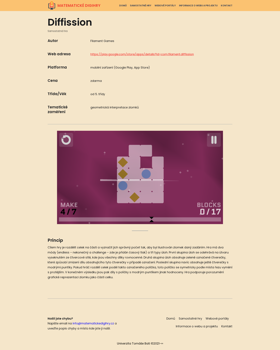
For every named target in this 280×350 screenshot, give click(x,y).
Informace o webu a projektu (198, 5)
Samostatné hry (140, 5)
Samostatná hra (58, 31)
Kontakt (226, 5)
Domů (123, 5)
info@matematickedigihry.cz (93, 323)
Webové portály (165, 5)
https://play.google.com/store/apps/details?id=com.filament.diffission (142, 54)
